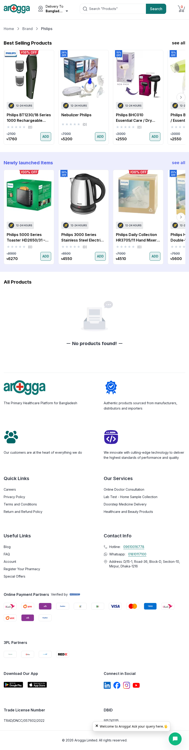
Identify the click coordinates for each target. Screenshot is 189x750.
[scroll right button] (181, 97)
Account (10, 561)
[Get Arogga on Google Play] (13, 685)
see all (178, 42)
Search (156, 8)
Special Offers (14, 576)
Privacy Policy (14, 497)
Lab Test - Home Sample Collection (130, 497)
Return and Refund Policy (23, 512)
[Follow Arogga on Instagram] (126, 685)
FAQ (7, 554)
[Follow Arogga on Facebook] (116, 685)
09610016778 (133, 547)
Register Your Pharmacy (22, 569)
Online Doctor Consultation (124, 489)
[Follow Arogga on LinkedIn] (107, 685)
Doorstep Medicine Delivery (125, 504)
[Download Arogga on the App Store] (37, 685)
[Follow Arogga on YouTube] (136, 685)
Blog (7, 547)
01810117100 (137, 554)
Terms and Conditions (20, 504)
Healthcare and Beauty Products (128, 512)
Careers (10, 489)
